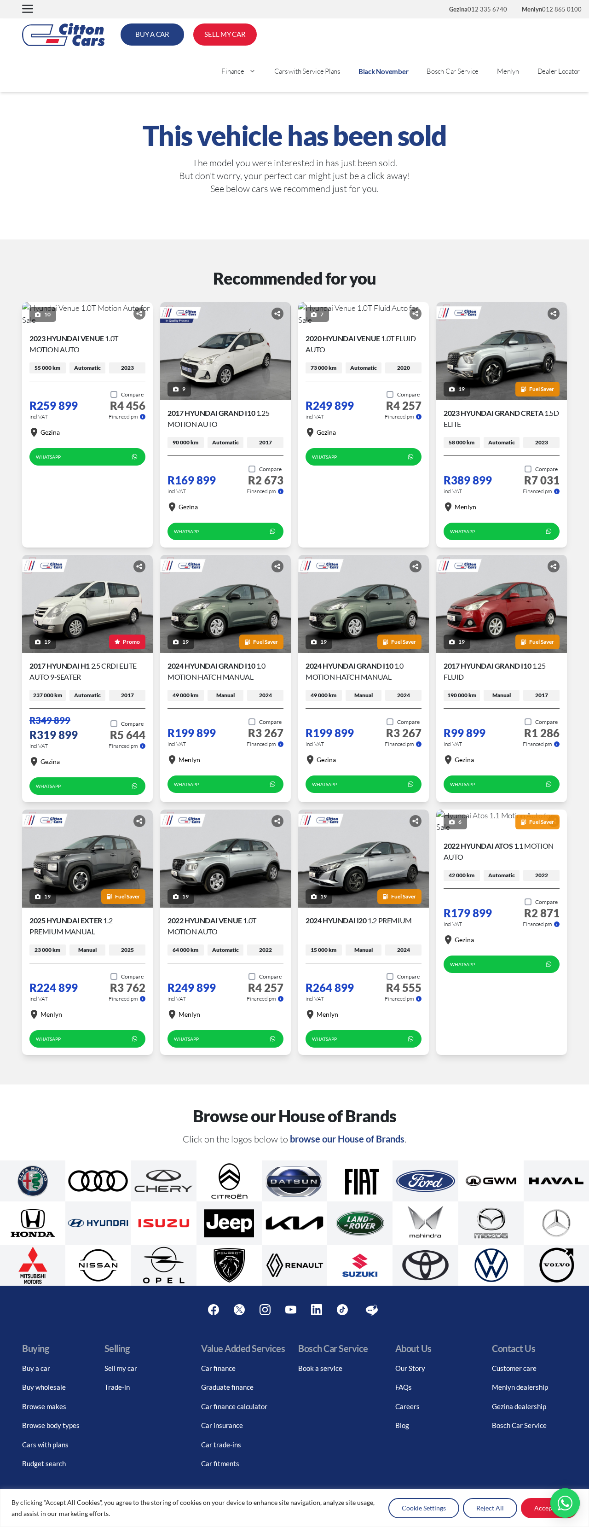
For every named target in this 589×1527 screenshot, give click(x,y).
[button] (27, 9)
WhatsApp (48, 457)
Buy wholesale (44, 1387)
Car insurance (222, 1425)
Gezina (50, 432)
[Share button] (139, 314)
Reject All (490, 1508)
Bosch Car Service (453, 71)
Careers (407, 1406)
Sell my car (120, 1368)
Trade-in (117, 1387)
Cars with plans (45, 1444)
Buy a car (36, 1368)
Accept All (549, 1508)
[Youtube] (290, 1310)
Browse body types (51, 1425)
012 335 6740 (478, 9)
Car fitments (220, 1463)
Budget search (44, 1463)
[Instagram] (265, 1310)
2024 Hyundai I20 (359, 920)
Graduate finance (227, 1387)
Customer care (514, 1368)
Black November (383, 71)
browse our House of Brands (347, 1138)
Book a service (320, 1368)
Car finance (218, 1368)
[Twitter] (239, 1310)
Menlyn (508, 71)
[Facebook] (213, 1310)
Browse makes (44, 1406)
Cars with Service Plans (307, 71)
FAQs (403, 1387)
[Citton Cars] (63, 34)
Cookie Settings (424, 1508)
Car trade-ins (221, 1444)
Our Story (410, 1368)
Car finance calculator (234, 1406)
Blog (402, 1425)
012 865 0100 (552, 9)
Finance (232, 71)
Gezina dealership (519, 1406)
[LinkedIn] (316, 1310)
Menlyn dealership (520, 1387)
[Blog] (372, 1310)
